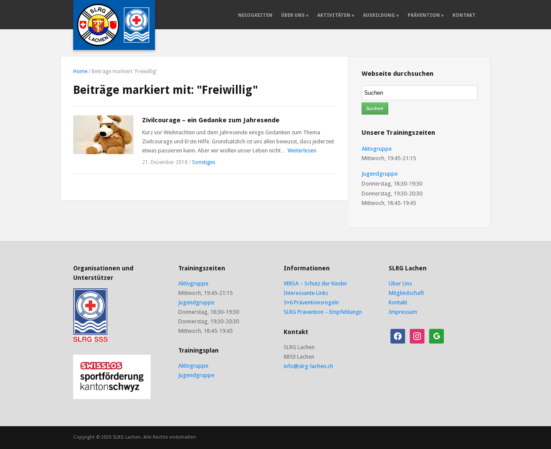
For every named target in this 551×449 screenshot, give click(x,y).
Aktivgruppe (377, 149)
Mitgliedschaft (406, 293)
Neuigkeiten (255, 15)
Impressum (403, 312)
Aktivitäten (335, 15)
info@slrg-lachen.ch (308, 366)
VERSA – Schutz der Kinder (315, 283)
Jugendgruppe (380, 173)
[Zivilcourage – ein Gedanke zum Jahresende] (103, 134)
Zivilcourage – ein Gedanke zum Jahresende (210, 120)
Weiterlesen (302, 150)
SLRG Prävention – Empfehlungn (323, 312)
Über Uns (295, 15)
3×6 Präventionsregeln (311, 302)
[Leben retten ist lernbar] (114, 24)
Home (80, 71)
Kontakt (464, 15)
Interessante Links (306, 293)
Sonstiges (203, 162)
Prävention (426, 15)
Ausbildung (381, 15)
